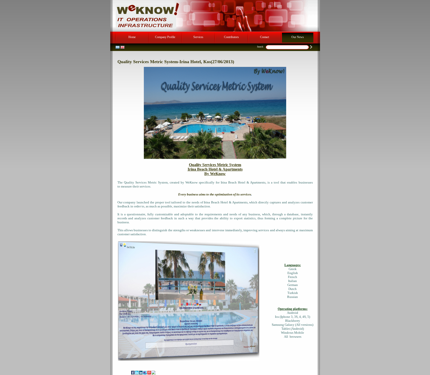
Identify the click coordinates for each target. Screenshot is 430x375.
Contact (264, 37)
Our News (297, 37)
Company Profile (165, 37)
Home (132, 37)
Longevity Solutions (220, 372)
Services (198, 37)
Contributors (231, 37)
